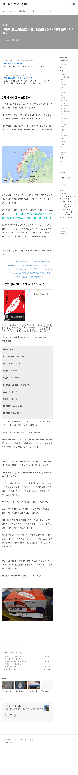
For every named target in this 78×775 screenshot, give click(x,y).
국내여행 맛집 (65, 85)
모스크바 (63, 116)
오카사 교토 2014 (66, 111)
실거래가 (62, 196)
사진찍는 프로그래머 (14, 4)
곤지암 (69, 207)
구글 (73, 202)
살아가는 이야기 (65, 61)
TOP (74, 740)
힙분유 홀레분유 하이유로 (14, 63)
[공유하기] (8, 642)
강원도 (63, 82)
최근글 (62, 178)
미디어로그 (23, 11)
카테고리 (48, 11)
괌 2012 (63, 103)
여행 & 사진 (63, 74)
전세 (63, 209)
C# (62, 155)
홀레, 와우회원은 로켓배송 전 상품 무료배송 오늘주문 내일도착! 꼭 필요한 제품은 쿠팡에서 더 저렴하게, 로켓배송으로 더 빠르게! (26, 82)
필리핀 (73, 217)
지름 (62, 133)
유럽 (62, 95)
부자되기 (63, 71)
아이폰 (68, 209)
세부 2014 (64, 108)
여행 (69, 215)
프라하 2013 (64, 106)
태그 (11, 11)
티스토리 (62, 217)
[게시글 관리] (11, 642)
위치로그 (36, 11)
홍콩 (62, 121)
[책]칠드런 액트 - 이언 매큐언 (13, 659)
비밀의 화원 (64, 124)
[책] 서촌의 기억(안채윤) (11, 656)
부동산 (62, 158)
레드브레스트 (31, 291)
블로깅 (62, 67)
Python (66, 212)
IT (60, 209)
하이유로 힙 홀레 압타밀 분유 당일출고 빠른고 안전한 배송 (24, 66)
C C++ (63, 147)
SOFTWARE (64, 135)
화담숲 (68, 217)
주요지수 (62, 199)
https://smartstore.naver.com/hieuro (17, 60)
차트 (65, 207)
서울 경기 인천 (65, 77)
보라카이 (63, 98)
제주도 (63, 80)
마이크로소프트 (70, 196)
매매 (61, 194)
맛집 (70, 212)
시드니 (63, 93)
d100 (61, 220)
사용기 (62, 130)
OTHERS (63, 152)
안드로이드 (63, 202)
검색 (69, 4)
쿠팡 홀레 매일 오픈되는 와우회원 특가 (19, 78)
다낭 (62, 127)
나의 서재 (7, 653)
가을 (71, 204)
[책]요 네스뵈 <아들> (10, 666)
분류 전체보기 (64, 57)
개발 (61, 139)
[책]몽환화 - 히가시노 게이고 (12, 664)
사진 (61, 215)
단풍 (65, 215)
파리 (61, 212)
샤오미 (69, 202)
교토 (62, 114)
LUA (62, 149)
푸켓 (62, 90)
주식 (61, 161)
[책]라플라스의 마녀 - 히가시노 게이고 (15, 661)
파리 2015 (64, 119)
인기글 (68, 178)
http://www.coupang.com (13, 75)
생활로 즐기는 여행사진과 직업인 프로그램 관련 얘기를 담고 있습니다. (24, 710)
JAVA (62, 144)
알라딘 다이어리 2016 (10, 669)
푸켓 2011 (64, 100)
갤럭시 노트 (67, 194)
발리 (62, 87)
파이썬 (63, 142)
